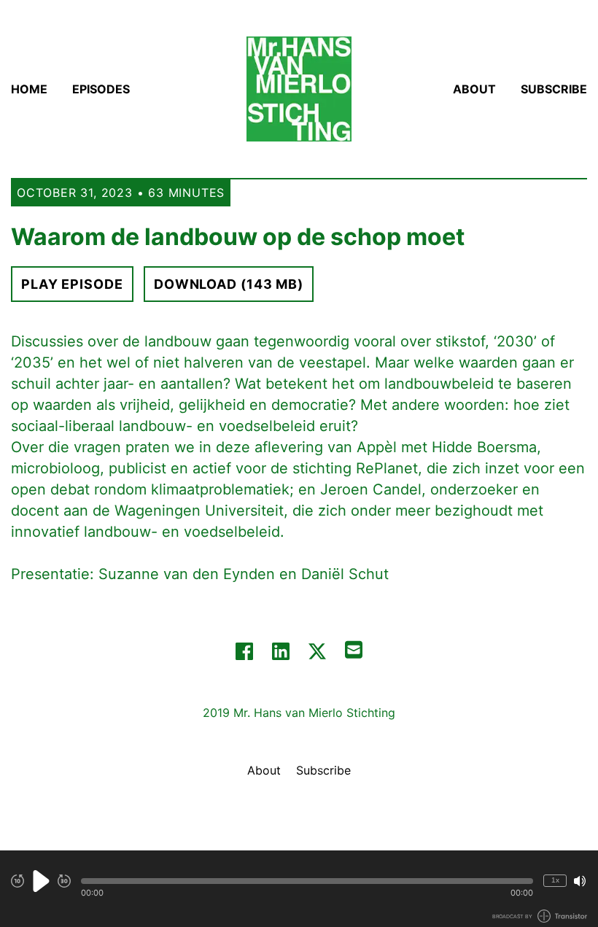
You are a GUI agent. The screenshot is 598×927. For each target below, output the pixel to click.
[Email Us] (353, 648)
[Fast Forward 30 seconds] (64, 881)
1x (555, 880)
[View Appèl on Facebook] (244, 651)
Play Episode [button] (72, 284)
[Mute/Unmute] (580, 881)
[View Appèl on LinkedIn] (281, 651)
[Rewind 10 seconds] (17, 881)
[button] (307, 881)
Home (29, 89)
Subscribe (554, 89)
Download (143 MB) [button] (228, 284)
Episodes (101, 89)
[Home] (299, 88)
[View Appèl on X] (317, 651)
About (474, 89)
